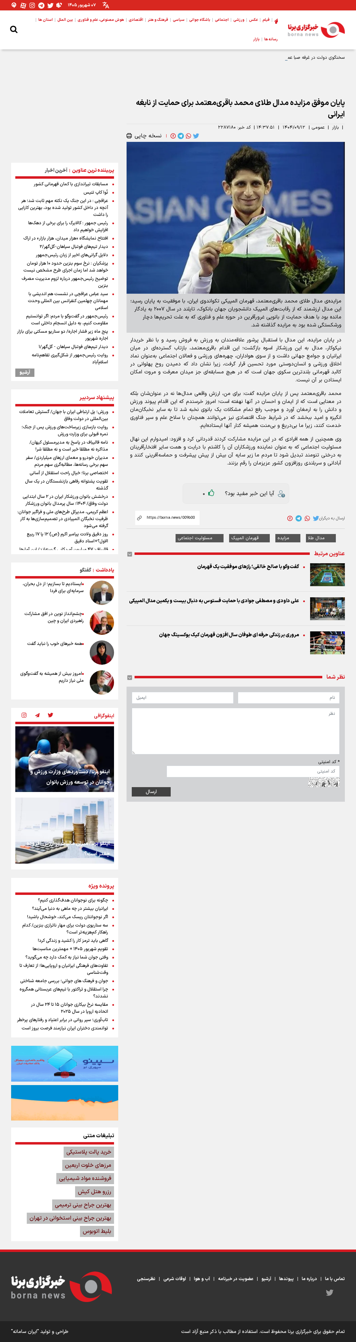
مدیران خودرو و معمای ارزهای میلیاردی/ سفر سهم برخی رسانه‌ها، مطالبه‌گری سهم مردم (67, 461)
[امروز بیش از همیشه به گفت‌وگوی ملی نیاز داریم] (102, 682)
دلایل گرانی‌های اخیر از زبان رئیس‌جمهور (72, 255)
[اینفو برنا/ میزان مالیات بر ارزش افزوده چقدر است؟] (64, 830)
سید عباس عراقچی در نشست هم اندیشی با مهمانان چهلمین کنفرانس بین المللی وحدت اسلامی (68, 301)
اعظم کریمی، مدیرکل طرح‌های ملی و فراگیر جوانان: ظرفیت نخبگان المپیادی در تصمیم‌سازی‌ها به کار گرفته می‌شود (62, 519)
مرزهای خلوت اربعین (88, 1165)
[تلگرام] (41, 5)
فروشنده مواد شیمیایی (85, 1178)
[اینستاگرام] (32, 5)
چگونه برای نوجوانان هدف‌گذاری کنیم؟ (73, 900)
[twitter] (195, 136)
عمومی (318, 127)
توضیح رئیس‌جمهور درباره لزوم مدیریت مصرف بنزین (65, 282)
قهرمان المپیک (245, 538)
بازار (335, 127)
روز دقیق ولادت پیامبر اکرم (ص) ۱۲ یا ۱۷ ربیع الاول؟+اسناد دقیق (67, 538)
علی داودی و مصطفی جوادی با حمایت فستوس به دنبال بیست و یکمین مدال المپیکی (214, 601)
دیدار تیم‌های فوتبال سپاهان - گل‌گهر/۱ (73, 346)
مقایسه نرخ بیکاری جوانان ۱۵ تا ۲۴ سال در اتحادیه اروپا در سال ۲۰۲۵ (69, 1008)
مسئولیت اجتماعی (195, 538)
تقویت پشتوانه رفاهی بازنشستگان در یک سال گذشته (66, 485)
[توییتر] (50, 5)
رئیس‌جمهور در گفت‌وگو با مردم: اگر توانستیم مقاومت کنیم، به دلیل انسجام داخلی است (67, 320)
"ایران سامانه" (25, 1331)
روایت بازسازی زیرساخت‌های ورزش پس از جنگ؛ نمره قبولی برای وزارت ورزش (65, 431)
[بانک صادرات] (64, 1063)
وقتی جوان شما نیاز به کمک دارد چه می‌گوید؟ (66, 957)
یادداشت (105, 570)
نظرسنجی (146, 1279)
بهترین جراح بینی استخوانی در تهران (70, 1218)
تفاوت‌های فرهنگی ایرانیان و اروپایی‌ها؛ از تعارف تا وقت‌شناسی (63, 969)
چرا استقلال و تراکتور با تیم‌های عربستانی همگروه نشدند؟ (63, 993)
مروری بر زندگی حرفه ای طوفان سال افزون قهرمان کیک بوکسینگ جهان (229, 635)
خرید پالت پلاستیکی (88, 1152)
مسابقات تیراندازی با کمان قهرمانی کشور (71, 184)
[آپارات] (23, 5)
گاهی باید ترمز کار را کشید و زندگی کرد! (73, 940)
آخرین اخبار (56, 170)
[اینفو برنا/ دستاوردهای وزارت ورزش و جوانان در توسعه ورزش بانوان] (64, 759)
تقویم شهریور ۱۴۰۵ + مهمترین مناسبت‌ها (70, 949)
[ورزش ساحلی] (64, 1102)
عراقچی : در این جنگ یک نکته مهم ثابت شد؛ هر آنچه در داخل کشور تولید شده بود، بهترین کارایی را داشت (63, 207)
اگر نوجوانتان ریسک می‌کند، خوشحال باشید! (67, 917)
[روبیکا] (59, 5)
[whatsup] (188, 136)
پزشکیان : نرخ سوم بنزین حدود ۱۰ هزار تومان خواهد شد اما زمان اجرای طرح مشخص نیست (65, 267)
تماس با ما (335, 1279)
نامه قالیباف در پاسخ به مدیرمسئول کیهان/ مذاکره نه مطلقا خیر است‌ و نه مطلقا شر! (69, 446)
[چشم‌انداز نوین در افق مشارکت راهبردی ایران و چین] (102, 623)
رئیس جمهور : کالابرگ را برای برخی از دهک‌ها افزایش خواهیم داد (68, 227)
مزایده (283, 538)
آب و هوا (202, 1279)
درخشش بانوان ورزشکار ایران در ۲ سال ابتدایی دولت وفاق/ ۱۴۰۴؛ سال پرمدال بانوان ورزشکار (65, 500)
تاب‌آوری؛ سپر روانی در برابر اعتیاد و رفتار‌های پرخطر (62, 1020)
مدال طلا (316, 538)
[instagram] (24, 716)
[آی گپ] (14, 5)
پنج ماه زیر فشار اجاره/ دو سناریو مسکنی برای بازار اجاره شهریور (62, 335)
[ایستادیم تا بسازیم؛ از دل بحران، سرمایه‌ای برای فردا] (102, 593)
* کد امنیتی (329, 762)
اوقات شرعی (174, 1279)
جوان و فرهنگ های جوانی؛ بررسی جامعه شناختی (64, 981)
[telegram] (180, 136)
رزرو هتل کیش (94, 1192)
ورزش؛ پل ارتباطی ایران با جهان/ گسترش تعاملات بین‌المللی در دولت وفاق (63, 415)
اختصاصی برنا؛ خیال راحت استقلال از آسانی (69, 473)
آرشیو (24, 372)
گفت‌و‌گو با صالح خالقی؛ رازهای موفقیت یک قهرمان (248, 567)
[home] (276, 20)
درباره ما (309, 1279)
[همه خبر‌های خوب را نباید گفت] (102, 652)
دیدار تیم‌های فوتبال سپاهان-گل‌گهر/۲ (74, 246)
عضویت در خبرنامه (235, 1279)
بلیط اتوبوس (97, 1231)
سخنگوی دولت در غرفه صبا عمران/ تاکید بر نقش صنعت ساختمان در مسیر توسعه (268, 57)
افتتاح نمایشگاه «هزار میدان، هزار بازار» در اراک (65, 238)
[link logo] (316, 30)
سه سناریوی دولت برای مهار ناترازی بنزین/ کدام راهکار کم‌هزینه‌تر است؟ (65, 929)
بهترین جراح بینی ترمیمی (83, 1205)
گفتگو (85, 570)
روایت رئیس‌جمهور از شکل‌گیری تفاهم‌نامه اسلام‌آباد (70, 359)
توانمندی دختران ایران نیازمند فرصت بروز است (65, 1028)
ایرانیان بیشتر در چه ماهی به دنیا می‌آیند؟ (70, 908)
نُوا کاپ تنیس (95, 192)
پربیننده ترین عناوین (93, 170)
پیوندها (286, 1279)
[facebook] (172, 136)
